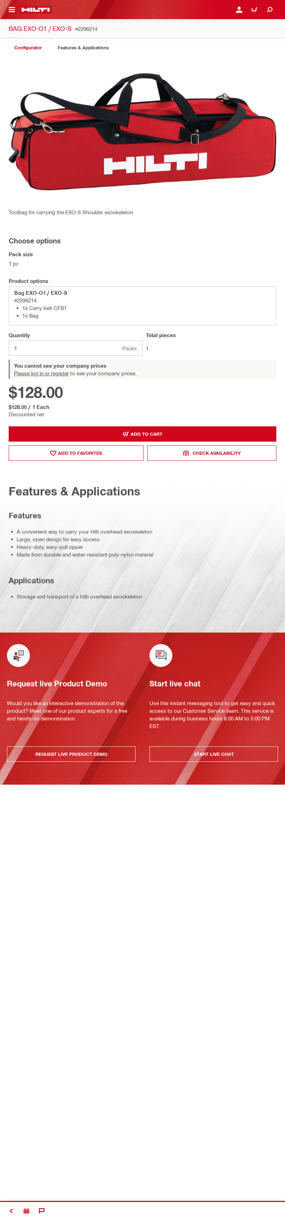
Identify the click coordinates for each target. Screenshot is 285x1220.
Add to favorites (80, 453)
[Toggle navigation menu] (11, 9)
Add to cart (146, 434)
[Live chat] (41, 1211)
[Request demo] (26, 1211)
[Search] (269, 9)
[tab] (27, 47)
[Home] (35, 10)
